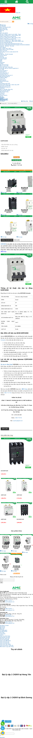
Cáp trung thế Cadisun (5, 90)
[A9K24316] (8, 225)
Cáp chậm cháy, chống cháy (6, 67)
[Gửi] (0, 735)
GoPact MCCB (3, 55)
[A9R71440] (8, 510)
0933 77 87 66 (17, 165)
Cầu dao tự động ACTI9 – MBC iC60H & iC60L (10, 37)
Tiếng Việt (17, 12)
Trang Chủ (2, 92)
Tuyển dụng (2, 100)
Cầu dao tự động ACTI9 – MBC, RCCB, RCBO (10, 40)
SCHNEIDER (3, 26)
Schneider (3, 340)
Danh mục (3, 24)
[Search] (13, 21)
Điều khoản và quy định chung (6, 646)
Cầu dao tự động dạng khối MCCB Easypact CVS (11, 43)
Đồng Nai (2, 629)
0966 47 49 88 (8, 608)
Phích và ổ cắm (3, 50)
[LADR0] (8, 181)
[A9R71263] (24, 486)
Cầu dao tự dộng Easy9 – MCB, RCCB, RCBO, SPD (11, 41)
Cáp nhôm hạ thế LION (5, 85)
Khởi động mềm (3, 28)
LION (1, 82)
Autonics (2, 56)
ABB (1, 60)
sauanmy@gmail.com (18, 420)
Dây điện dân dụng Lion (5, 87)
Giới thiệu (2, 94)
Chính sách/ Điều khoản (5, 640)
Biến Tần (2, 30)
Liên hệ (1, 98)
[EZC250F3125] (24, 510)
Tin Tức (2, 97)
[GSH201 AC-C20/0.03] (27, 543)
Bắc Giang (2, 627)
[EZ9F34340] (5, 542)
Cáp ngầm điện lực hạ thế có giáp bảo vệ (9, 68)
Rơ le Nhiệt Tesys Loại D (5, 48)
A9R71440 (3, 519)
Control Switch (3, 58)
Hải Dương (2, 626)
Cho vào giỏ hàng (16, 160)
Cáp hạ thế (2, 78)
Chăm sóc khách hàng (5, 636)
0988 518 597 (8, 615)
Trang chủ (3, 103)
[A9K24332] (24, 203)
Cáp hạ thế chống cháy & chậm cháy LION (9, 84)
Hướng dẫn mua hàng (5, 637)
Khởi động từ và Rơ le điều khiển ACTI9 (9, 51)
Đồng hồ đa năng (4, 29)
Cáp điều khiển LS (4, 74)
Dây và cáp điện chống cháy (6, 89)
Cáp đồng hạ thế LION (5, 83)
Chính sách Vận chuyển (5, 644)
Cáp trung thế (3, 80)
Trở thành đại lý (3, 630)
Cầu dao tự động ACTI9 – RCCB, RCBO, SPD (10, 35)
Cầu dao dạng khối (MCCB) (6, 42)
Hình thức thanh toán (4, 638)
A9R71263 (19, 495)
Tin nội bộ (2, 101)
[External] (6, 723)
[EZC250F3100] (16, 453)
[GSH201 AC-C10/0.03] (5, 561)
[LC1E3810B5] (16, 561)
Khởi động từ (3, 47)
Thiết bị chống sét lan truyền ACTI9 (8, 36)
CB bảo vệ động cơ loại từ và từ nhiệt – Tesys (10, 34)
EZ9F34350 (3, 244)
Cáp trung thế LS (4, 70)
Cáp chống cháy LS (4, 73)
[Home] (16, 18)
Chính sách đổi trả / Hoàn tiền (6, 645)
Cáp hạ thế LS (3, 71)
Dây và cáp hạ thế (4, 66)
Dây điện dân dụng (4, 64)
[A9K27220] (24, 225)
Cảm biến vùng (3, 57)
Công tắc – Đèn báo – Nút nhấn (7, 46)
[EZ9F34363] (16, 542)
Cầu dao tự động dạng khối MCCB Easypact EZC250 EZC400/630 (15, 44)
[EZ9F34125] (24, 181)
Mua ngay (16, 157)
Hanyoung (2, 62)
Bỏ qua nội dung (3, 4)
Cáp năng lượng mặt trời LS (6, 75)
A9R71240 (3, 495)
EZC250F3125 (20, 519)
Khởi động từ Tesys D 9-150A (6, 49)
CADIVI (1, 63)
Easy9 (1, 53)
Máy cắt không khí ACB (5, 27)
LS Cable (2, 69)
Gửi (1, 582)
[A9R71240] (8, 486)
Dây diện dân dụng (4, 81)
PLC (1, 32)
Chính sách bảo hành (4, 643)
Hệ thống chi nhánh (4, 625)
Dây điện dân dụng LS (5, 76)
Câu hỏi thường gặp (4, 639)
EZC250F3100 (4, 470)
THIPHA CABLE (3, 77)
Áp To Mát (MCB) (4, 33)
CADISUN (2, 88)
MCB (1, 61)
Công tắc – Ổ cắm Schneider (6, 54)
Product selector (3, 95)
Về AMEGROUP (3, 631)
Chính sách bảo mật (4, 641)
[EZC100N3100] (8, 203)
